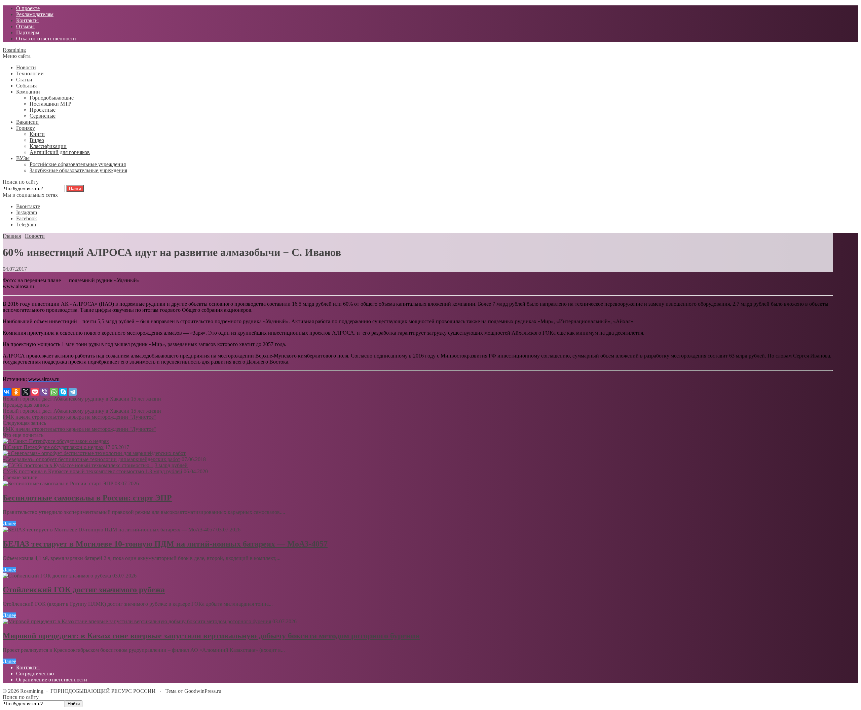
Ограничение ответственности (51, 679)
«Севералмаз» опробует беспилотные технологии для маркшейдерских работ (91, 459)
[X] (26, 392)
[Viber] (44, 392)
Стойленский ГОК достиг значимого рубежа (84, 589)
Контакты (28, 667)
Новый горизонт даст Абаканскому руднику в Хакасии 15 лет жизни (82, 399)
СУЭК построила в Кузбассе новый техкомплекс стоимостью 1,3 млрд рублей (92, 471)
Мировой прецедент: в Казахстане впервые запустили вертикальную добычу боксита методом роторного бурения (211, 635)
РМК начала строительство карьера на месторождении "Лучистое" (79, 417)
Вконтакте (28, 206)
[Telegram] (73, 392)
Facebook (26, 218)
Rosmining (14, 50)
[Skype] (63, 392)
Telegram (26, 224)
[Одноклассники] (16, 392)
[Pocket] (35, 392)
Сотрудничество (35, 673)
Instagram (26, 212)
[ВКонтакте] (7, 392)
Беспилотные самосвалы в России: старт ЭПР (87, 497)
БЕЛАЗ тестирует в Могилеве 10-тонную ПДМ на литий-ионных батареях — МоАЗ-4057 (165, 543)
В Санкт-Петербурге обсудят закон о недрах (53, 447)
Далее (9, 523)
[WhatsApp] (54, 392)
